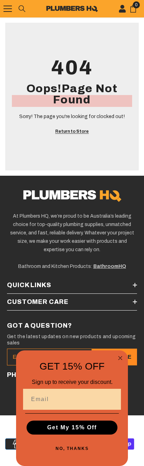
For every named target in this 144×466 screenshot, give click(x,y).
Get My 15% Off (72, 427)
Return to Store (72, 131)
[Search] (22, 9)
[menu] (7, 9)
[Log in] (122, 9)
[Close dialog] (120, 358)
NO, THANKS (72, 448)
